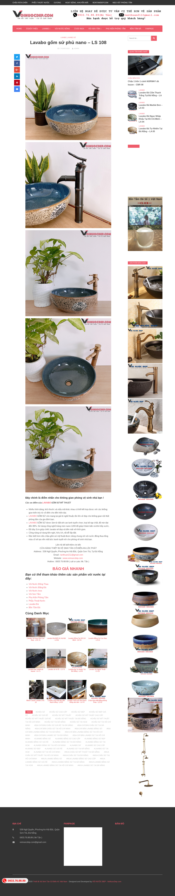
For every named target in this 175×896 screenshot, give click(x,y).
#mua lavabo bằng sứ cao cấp (81, 759)
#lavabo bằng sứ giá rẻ (36, 742)
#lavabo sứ (75, 745)
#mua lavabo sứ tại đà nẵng (91, 765)
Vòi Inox (79, 29)
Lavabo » (46, 29)
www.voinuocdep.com (73, 558)
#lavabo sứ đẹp (32, 749)
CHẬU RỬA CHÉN (20, 3)
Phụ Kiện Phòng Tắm (116, 29)
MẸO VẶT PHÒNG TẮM (122, 3)
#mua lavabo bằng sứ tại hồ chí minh (55, 765)
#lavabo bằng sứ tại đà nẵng (67, 742)
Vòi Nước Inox (35, 591)
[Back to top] (168, 889)
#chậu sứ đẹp (78, 712)
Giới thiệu (32, 29)
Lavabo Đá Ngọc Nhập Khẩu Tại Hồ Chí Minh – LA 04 (150, 119)
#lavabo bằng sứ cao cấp (67, 739)
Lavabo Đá (34, 604)
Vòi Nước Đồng (62, 29)
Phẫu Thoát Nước (37, 601)
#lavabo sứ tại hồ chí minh (47, 752)
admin (76, 48)
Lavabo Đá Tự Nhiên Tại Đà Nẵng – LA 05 (150, 129)
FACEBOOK (134, 146)
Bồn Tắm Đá (135, 29)
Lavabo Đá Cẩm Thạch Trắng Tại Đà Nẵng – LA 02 (150, 95)
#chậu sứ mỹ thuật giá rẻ (38, 719)
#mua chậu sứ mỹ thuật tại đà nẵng (82, 752)
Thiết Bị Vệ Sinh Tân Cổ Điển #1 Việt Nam (50, 881)
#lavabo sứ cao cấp (95, 745)
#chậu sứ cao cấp (58, 712)
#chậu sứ (40, 712)
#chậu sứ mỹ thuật (61, 715)
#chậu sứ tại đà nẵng (55, 722)
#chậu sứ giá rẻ (40, 715)
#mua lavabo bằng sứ (51, 759)
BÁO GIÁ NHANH (68, 569)
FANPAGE (149, 29)
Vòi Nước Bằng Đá (37, 587)
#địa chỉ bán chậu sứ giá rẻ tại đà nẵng (53, 725)
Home (19, 29)
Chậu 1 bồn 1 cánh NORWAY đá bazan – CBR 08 (143, 83)
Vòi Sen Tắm (35, 594)
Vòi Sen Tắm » (94, 29)
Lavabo (63, 37)
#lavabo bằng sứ (42, 739)
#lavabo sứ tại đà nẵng (78, 749)
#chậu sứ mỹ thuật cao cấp (89, 715)
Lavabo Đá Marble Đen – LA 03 (150, 106)
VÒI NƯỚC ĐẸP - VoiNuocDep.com (106, 881)
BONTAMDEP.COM (100, 3)
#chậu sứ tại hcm (78, 722)
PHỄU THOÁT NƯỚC (40, 3)
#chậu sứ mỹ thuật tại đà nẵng (70, 719)
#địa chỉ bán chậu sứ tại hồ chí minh (52, 729)
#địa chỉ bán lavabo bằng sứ (88, 729)
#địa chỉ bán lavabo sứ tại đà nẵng (51, 735)
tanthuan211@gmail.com (71, 555)
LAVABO (46, 503)
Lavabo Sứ (71, 37)
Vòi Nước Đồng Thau (38, 584)
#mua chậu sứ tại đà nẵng (75, 755)
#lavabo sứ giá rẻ (53, 749)
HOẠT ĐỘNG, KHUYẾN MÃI (76, 3)
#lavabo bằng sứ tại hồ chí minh (50, 745)
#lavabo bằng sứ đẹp (95, 739)
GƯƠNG (57, 3)
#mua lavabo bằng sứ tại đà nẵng (68, 762)
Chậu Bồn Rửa (134, 78)
